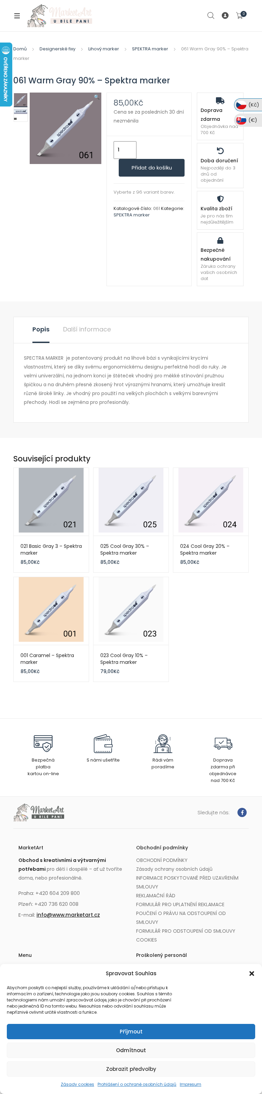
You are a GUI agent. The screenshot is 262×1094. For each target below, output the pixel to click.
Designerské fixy (57, 49)
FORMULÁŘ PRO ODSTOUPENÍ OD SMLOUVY (185, 931)
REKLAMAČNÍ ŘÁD (155, 895)
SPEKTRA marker (150, 49)
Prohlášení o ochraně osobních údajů (137, 1084)
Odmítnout (131, 1050)
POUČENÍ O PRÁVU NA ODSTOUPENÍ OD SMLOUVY (181, 918)
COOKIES (146, 939)
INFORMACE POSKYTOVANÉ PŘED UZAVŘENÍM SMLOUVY (187, 882)
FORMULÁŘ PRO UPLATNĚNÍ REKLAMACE (180, 904)
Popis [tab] (40, 329)
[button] (251, 973)
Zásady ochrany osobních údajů (174, 869)
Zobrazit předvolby (131, 1069)
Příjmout (131, 1031)
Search (211, 15)
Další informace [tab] (87, 329)
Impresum (190, 1084)
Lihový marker (103, 49)
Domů (20, 49)
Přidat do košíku (152, 167)
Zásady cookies (77, 1084)
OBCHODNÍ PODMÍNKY (162, 860)
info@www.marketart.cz (68, 914)
